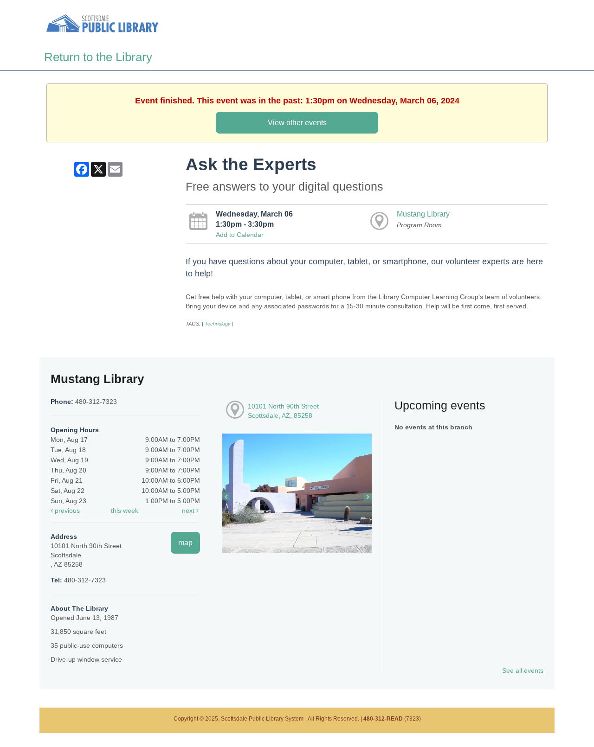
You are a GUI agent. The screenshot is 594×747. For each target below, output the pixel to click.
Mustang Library (423, 214)
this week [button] (124, 510)
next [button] (189, 510)
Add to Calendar (240, 234)
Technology (218, 323)
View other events (297, 122)
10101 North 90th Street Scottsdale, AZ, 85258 (283, 410)
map (185, 542)
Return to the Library (98, 57)
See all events (522, 670)
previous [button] (66, 510)
